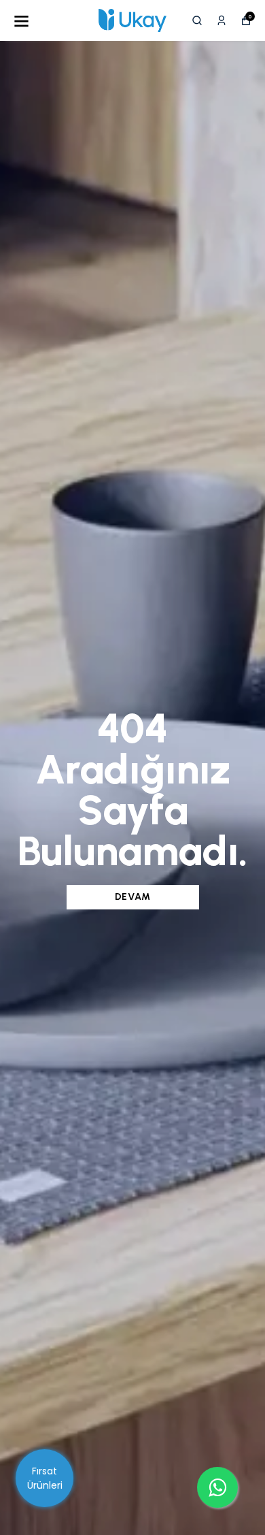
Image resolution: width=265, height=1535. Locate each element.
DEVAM (133, 897)
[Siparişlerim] (221, 20)
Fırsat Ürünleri (45, 1478)
